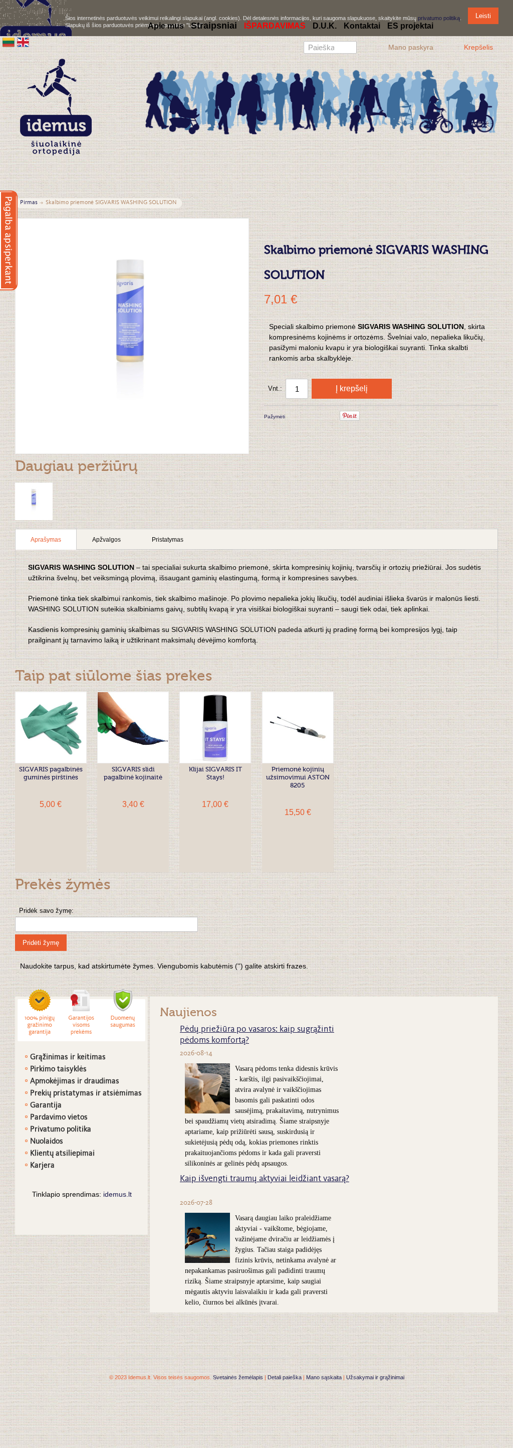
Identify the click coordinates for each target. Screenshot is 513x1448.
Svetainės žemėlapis (238, 1377)
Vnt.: (275, 388)
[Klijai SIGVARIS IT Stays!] (215, 727)
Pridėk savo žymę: (46, 910)
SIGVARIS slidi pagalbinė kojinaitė (133, 773)
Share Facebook (306, 417)
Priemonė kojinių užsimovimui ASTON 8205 (298, 777)
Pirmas (29, 203)
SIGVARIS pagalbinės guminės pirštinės (51, 773)
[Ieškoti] (349, 48)
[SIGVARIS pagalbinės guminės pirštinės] (51, 727)
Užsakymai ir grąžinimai (375, 1377)
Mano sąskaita (324, 1377)
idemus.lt (117, 1194)
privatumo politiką (439, 18)
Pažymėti (274, 416)
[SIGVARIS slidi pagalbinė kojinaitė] (133, 727)
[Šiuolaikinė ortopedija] (321, 100)
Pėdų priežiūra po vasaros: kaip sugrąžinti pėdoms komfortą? (257, 1035)
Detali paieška (285, 1377)
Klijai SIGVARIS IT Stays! (215, 773)
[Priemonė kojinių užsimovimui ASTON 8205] (298, 727)
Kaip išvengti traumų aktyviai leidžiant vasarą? (264, 1179)
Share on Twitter (326, 417)
